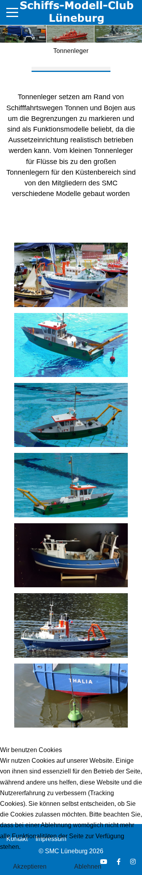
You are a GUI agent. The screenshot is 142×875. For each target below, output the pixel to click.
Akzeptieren (30, 866)
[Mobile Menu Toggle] (12, 12)
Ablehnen (87, 866)
